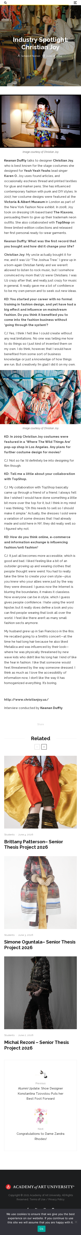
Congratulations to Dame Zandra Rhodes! (40, 1134)
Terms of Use (37, 1199)
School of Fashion (30, 55)
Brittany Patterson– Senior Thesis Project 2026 (33, 844)
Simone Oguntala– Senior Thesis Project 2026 (40, 944)
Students (9, 834)
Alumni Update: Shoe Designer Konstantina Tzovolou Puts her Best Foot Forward (40, 1091)
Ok (41, 1228)
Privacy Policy (56, 1199)
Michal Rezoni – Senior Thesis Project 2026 (36, 1045)
